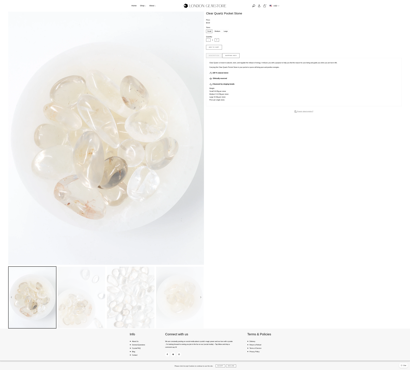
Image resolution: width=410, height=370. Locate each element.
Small (209, 31)
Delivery (252, 341)
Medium (217, 31)
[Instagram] (179, 354)
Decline (231, 365)
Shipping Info (231, 55)
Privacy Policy (255, 351)
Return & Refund (255, 345)
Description (214, 55)
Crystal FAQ (136, 348)
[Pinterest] (173, 354)
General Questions (138, 345)
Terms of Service (255, 348)
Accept (220, 365)
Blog (133, 351)
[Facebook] (167, 354)
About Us (135, 341)
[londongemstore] (205, 6)
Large (226, 31)
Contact (134, 355)
